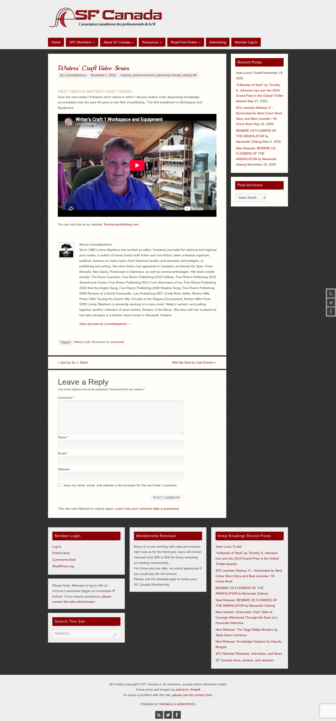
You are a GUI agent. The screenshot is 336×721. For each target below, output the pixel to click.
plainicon (182, 689)
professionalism (143, 75)
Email (63, 453)
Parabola (167, 704)
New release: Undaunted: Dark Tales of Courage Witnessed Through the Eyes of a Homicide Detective (246, 617)
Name (63, 437)
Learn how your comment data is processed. (147, 508)
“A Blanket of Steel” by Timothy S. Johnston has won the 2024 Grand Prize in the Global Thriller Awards (247, 558)
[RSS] (331, 294)
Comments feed (63, 559)
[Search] (114, 635)
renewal (162, 579)
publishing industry (168, 75)
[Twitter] (331, 302)
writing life (190, 75)
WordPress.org (63, 566)
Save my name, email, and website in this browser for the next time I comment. (120, 485)
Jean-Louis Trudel (249, 73)
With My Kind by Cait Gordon (194, 362)
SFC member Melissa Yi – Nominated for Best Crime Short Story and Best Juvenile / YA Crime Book (249, 576)
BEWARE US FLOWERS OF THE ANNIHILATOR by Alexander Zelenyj (256, 136)
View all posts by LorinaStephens (105, 324)
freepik (195, 689)
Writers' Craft (82, 342)
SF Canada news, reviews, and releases (245, 660)
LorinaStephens (75, 75)
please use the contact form (192, 695)
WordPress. (186, 704)
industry (126, 75)
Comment (66, 397)
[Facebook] (331, 311)
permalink (117, 342)
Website (63, 469)
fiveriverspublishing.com (121, 224)
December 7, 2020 (103, 75)
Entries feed (61, 553)
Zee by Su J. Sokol (73, 362)
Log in (56, 546)
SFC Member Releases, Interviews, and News (249, 653)
